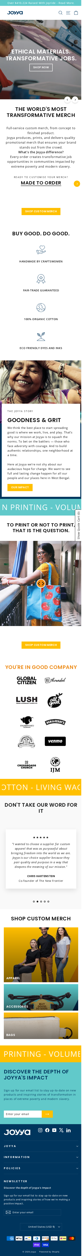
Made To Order (41, 183)
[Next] (75, 99)
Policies (12, 1168)
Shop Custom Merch (41, 211)
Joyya (10, 1146)
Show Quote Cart (75, 525)
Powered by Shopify (49, 1251)
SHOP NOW (41, 67)
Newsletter (15, 1181)
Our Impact (20, 487)
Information (17, 1157)
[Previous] (67, 99)
